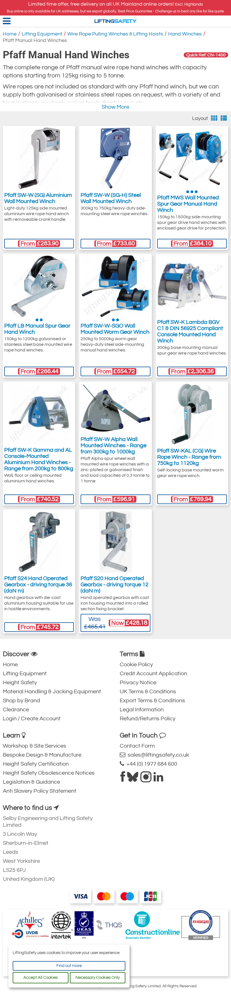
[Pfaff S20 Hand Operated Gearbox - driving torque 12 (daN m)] (115, 541)
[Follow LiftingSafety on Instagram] (146, 779)
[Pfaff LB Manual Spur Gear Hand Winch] (38, 286)
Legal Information (142, 709)
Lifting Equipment (42, 34)
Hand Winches (185, 34)
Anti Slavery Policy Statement (39, 791)
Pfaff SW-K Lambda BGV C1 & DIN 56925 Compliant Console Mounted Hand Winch (190, 331)
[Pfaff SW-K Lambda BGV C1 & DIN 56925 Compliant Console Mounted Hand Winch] (192, 285)
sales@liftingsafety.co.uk (157, 755)
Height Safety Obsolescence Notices (49, 773)
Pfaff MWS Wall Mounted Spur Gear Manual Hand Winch (188, 204)
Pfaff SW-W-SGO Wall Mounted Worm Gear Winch (115, 329)
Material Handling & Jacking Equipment (52, 691)
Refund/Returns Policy (148, 718)
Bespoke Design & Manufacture (42, 755)
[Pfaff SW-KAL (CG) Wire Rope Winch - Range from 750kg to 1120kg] (192, 414)
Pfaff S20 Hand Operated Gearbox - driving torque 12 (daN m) (114, 585)
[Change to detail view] (223, 118)
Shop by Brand (21, 700)
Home (10, 34)
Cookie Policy (136, 664)
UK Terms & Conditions (148, 691)
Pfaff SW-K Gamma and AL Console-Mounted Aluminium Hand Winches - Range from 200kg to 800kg (38, 459)
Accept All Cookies (40, 977)
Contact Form (137, 746)
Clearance (16, 709)
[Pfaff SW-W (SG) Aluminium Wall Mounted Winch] (39, 158)
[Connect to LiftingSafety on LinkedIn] (158, 779)
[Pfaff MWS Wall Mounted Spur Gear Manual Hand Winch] (192, 158)
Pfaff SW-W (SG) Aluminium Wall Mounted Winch (38, 198)
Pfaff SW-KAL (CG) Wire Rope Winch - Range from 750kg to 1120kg (189, 457)
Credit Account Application (153, 673)
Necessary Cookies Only (97, 977)
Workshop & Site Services (34, 746)
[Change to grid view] (214, 118)
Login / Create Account (32, 718)
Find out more (69, 966)
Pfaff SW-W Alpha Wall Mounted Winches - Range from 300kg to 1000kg (113, 445)
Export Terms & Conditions (152, 700)
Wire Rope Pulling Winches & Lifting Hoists (115, 34)
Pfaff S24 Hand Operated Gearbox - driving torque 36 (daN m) (38, 585)
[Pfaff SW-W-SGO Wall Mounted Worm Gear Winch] (115, 286)
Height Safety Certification (36, 764)
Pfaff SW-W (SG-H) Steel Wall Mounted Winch (111, 198)
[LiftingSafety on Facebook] (123, 779)
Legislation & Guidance (31, 782)
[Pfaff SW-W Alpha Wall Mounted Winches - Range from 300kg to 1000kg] (115, 408)
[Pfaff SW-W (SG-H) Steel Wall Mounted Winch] (115, 158)
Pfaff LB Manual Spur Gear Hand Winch (37, 329)
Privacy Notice (138, 682)
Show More (115, 107)
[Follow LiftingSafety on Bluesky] (132, 779)
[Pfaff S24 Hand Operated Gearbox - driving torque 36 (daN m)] (39, 541)
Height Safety (20, 682)
